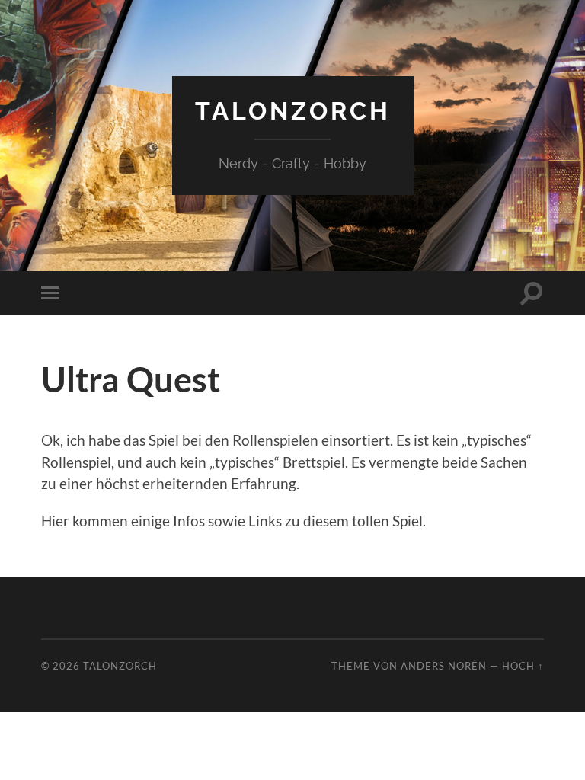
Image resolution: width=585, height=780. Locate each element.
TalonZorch (293, 111)
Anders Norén (444, 666)
